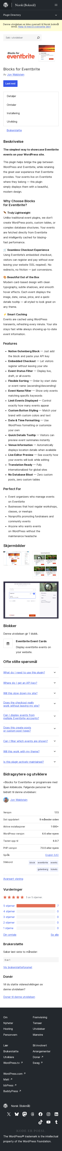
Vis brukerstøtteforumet (17, 967)
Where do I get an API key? (20, 682)
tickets (54, 869)
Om (5, 1017)
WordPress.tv (13, 1062)
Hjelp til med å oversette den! (34, 26)
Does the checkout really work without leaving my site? (21, 704)
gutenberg (43, 869)
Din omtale (9, 934)
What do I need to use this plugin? (24, 672)
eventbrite (43, 862)
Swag (38, 1062)
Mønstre (38, 1034)
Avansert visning (13, 878)
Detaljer (11, 96)
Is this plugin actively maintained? (23, 761)
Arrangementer (41, 1051)
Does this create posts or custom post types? (17, 729)
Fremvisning (40, 1017)
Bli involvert (40, 1045)
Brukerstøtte (14, 130)
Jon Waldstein (15, 74)
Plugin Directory (12, 14)
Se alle (55, 934)
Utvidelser (39, 1028)
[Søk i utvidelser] (38, 37)
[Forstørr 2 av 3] (54, 555)
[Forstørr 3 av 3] (54, 585)
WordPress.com (14, 1073)
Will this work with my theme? (21, 751)
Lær (5, 1045)
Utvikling (12, 121)
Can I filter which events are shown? (25, 741)
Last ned (10, 83)
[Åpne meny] (56, 5)
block (32, 862)
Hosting (8, 1028)
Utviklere (8, 1057)
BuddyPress (12, 1091)
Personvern (10, 1034)
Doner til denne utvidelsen (19, 997)
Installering (13, 113)
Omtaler (11, 104)
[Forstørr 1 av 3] (25, 555)
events (54, 862)
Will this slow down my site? (20, 693)
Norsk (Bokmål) (20, 1106)
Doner (38, 1057)
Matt (8, 1079)
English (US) (52, 855)
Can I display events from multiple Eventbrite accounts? (21, 717)
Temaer (37, 1023)
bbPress (10, 1085)
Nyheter (8, 1023)
